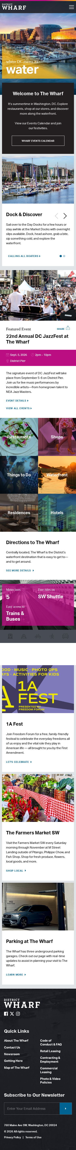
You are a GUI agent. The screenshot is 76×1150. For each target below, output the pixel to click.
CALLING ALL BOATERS (23, 256)
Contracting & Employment (50, 1059)
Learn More (15, 974)
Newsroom (12, 1054)
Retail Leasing (50, 1051)
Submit (66, 1108)
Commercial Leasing (49, 1070)
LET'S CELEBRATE (18, 761)
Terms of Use (33, 1137)
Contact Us (12, 1047)
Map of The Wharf (16, 1068)
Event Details (16, 400)
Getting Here (13, 1061)
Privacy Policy (12, 1137)
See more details (19, 570)
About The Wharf (16, 1040)
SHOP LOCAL (15, 870)
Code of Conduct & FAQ (51, 1042)
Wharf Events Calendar (38, 140)
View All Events (18, 408)
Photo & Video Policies (50, 1080)
